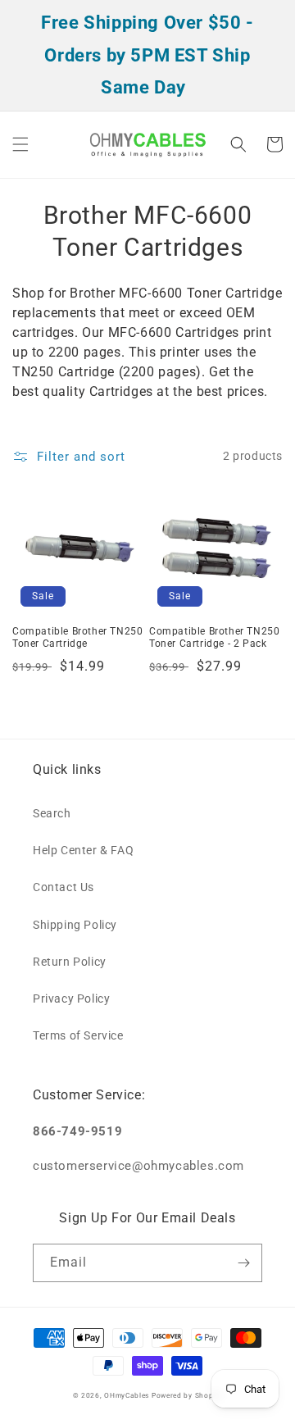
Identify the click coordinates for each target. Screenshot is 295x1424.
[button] (20, 144)
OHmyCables (126, 1395)
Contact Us (63, 887)
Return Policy (70, 961)
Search (52, 813)
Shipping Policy (75, 924)
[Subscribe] (243, 1263)
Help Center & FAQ (83, 850)
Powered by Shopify (187, 1395)
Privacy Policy (71, 998)
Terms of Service (78, 1035)
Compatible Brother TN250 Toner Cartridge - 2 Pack (214, 638)
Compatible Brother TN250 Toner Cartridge (77, 638)
